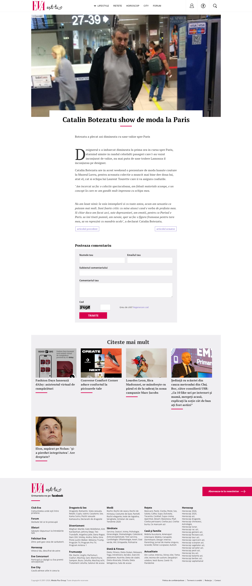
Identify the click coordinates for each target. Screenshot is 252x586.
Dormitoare (149, 539)
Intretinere (117, 554)
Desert (157, 518)
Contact (218, 580)
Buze (80, 560)
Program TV (74, 542)
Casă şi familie (152, 531)
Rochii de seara (121, 511)
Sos (175, 511)
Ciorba (163, 511)
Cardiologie (112, 539)
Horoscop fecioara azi (192, 534)
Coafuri (72, 557)
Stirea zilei (168, 554)
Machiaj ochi (98, 560)
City (146, 6)
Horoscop (132, 6)
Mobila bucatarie (152, 534)
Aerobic (127, 554)
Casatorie (94, 513)
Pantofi (136, 513)
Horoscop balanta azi (192, 555)
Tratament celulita (78, 563)
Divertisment (76, 525)
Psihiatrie (132, 542)
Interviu (158, 554)
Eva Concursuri (40, 556)
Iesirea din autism (158, 557)
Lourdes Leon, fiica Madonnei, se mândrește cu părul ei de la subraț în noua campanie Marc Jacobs (146, 386)
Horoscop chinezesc (191, 521)
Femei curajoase (161, 544)
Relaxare (137, 552)
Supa (160, 513)
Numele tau (86, 255)
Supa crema (168, 516)
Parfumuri (92, 555)
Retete (117, 6)
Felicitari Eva (38, 538)
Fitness (116, 552)
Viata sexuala (95, 511)
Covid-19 (168, 560)
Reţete (148, 507)
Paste (156, 511)
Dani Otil (73, 537)
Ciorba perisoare (152, 521)
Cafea (154, 513)
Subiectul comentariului (93, 267)
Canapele (167, 537)
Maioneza (166, 518)
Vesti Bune (158, 560)
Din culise (149, 554)
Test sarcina (131, 536)
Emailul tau (134, 255)
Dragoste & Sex (77, 507)
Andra (89, 537)
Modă (110, 507)
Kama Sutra (74, 516)
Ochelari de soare (125, 519)
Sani (88, 557)
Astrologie (187, 524)
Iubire (86, 513)
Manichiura (96, 557)
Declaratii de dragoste (91, 519)
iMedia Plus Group (58, 580)
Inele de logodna (131, 516)
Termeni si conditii (194, 580)
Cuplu (79, 513)
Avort (134, 539)
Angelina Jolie (85, 534)
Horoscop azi (188, 516)
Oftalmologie (125, 539)
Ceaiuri (118, 531)
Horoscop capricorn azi (193, 540)
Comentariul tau (89, 280)
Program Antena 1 (78, 545)
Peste (170, 511)
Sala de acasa (124, 563)
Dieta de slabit (132, 557)
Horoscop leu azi (190, 553)
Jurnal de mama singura (166, 542)
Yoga (109, 554)
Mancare (148, 511)
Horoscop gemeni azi (192, 532)
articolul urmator (165, 228)
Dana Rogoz (99, 534)
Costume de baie (124, 513)
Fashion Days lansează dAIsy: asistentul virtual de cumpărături (55, 384)
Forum (157, 6)
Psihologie (134, 531)
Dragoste (73, 511)
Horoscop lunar (189, 526)
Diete (109, 552)
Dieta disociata (114, 560)
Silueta (125, 560)
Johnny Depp (87, 531)
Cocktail (157, 516)
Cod (81, 302)
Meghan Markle (76, 529)
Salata (147, 513)
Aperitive (148, 518)
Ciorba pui (167, 521)
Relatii (72, 513)
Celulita (87, 560)
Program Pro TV (88, 542)
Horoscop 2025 (189, 513)
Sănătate (112, 528)
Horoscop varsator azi (192, 547)
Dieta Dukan (126, 552)
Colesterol (137, 534)
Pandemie (149, 563)
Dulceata (167, 513)
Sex (101, 513)
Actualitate (151, 551)
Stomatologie (125, 534)
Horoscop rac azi (190, 529)
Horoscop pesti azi (191, 550)
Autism (173, 544)
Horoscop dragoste (191, 518)
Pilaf (174, 518)
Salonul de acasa (96, 563)
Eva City (35, 567)
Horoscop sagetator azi (193, 545)
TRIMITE (93, 315)
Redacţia (208, 580)
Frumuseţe (75, 551)
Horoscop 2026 (189, 511)
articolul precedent (87, 228)
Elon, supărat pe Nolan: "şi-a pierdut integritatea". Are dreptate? (55, 453)
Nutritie (121, 557)
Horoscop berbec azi (192, 558)
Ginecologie (112, 534)
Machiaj (81, 557)
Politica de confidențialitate (173, 580)
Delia (95, 537)
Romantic (83, 511)
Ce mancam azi (158, 524)
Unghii (83, 555)
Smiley (82, 537)
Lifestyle (103, 6)
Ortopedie (122, 542)
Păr (70, 555)
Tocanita (148, 516)
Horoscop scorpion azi (193, 542)
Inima (125, 531)
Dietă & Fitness (115, 548)
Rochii (76, 555)
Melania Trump (96, 540)
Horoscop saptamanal (192, 561)
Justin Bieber (81, 540)
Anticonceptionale (115, 536)
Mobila (158, 537)
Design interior (163, 539)
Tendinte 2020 (114, 521)
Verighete (111, 519)
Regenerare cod (141, 307)
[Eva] (40, 3)
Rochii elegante (114, 516)
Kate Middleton (92, 529)
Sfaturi (35, 527)
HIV (114, 542)
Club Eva (36, 507)
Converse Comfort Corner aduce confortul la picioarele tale (99, 384)
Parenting (149, 542)
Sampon (73, 560)
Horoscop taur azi (190, 537)
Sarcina (110, 531)
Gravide (148, 544)
